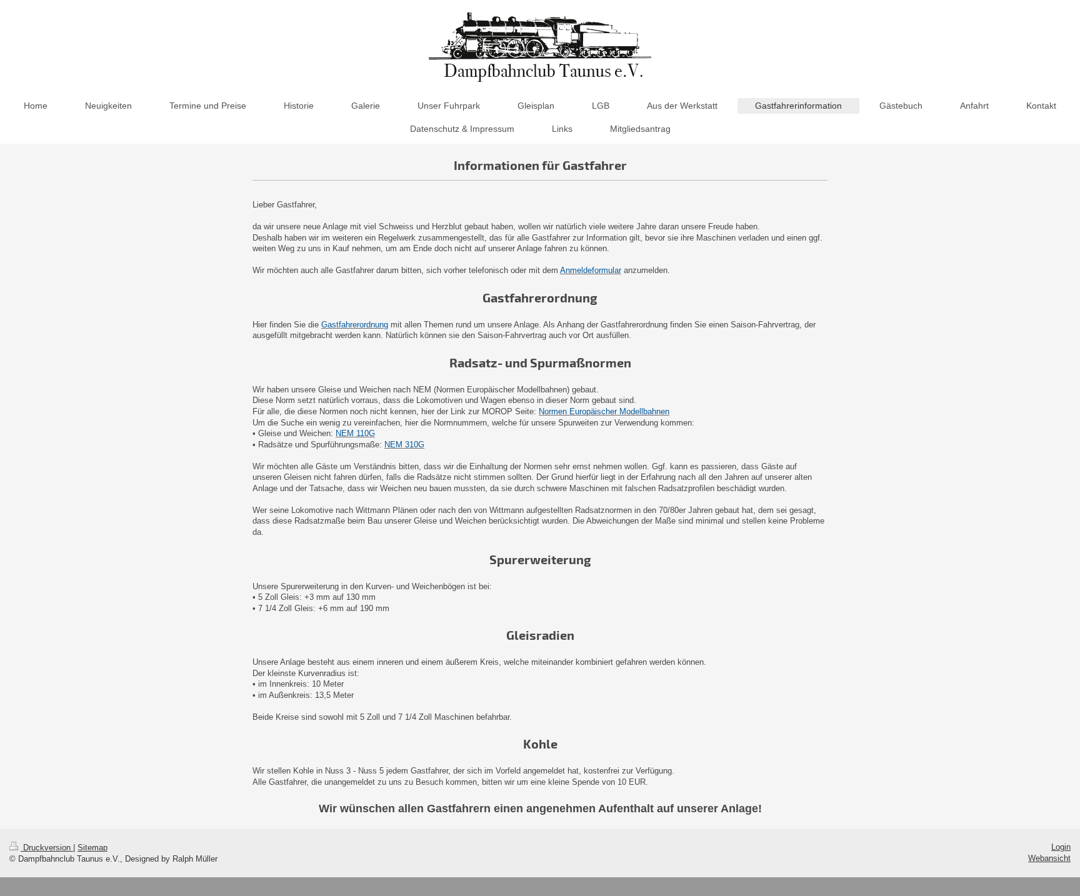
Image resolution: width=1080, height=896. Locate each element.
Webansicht (1049, 858)
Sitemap (93, 847)
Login (1061, 847)
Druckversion (47, 847)
